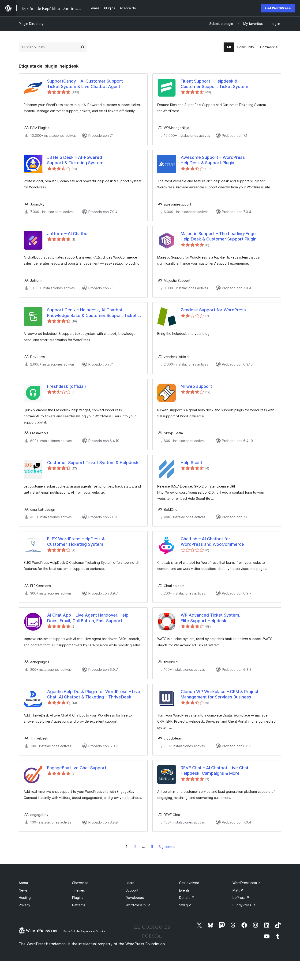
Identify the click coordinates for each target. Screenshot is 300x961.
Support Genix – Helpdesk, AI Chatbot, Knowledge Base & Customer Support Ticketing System (94, 312)
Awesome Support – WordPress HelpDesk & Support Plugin (213, 160)
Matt (238, 890)
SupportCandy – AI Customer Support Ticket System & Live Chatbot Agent (85, 84)
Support (132, 890)
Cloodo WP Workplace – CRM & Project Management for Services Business (220, 694)
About (23, 883)
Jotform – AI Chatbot (68, 233)
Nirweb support (196, 386)
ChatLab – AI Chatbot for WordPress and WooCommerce (212, 541)
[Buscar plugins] (82, 47)
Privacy (24, 905)
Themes (78, 890)
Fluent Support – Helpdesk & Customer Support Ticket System (214, 84)
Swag (185, 905)
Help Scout (191, 462)
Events (184, 890)
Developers (135, 898)
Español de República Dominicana (88, 931)
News (23, 890)
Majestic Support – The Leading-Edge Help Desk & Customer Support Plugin (218, 236)
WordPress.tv (138, 905)
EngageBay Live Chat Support (76, 767)
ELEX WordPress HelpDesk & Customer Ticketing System (76, 541)
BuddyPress (243, 905)
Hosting (25, 898)
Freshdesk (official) (66, 386)
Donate (187, 898)
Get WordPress (278, 8)
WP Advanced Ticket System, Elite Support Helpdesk (210, 618)
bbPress (240, 898)
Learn (130, 883)
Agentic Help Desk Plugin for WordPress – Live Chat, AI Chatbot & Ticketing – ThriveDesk (93, 694)
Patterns (78, 905)
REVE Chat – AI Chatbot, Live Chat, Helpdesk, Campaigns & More (215, 770)
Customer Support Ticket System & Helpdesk (93, 462)
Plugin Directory (31, 24)
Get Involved (189, 883)
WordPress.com (246, 883)
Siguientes (167, 847)
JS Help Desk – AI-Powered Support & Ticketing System (75, 160)
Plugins (77, 898)
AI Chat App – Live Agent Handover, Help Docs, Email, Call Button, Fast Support (87, 618)
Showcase (80, 883)
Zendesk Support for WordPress (213, 309)
